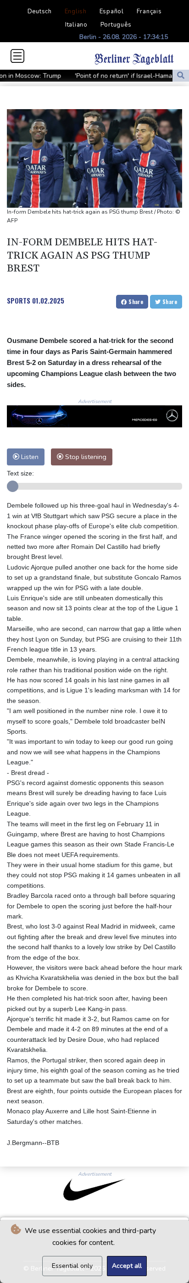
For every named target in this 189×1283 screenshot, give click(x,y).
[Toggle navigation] (17, 56)
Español (112, 11)
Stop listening (84, 456)
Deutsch (40, 11)
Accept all (127, 1265)
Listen (29, 456)
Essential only (72, 1265)
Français (149, 11)
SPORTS (18, 300)
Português (116, 25)
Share (135, 301)
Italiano (76, 25)
